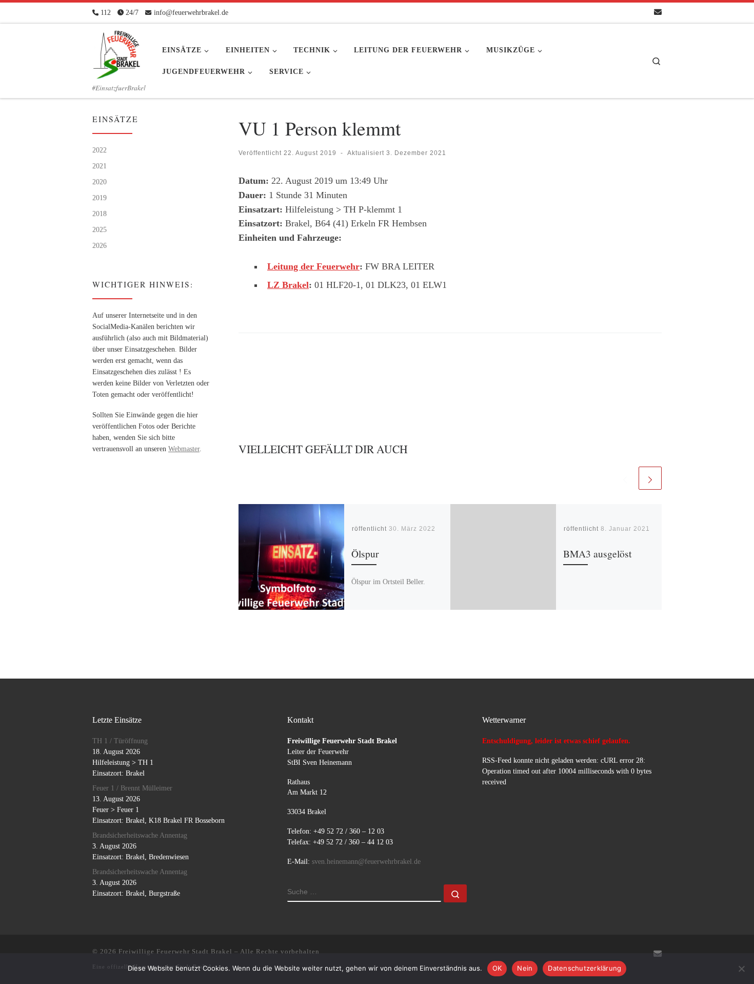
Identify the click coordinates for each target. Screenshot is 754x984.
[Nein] (741, 968)
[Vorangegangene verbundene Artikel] (625, 478)
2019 (99, 198)
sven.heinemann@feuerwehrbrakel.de (366, 861)
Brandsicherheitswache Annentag (139, 835)
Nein (524, 968)
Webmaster (184, 449)
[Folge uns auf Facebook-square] (627, 12)
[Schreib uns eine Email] (658, 12)
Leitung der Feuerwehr (313, 266)
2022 (99, 150)
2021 (99, 166)
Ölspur (365, 553)
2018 (99, 213)
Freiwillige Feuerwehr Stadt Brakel (175, 951)
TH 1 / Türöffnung (120, 741)
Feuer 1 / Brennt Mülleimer (132, 788)
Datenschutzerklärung (584, 968)
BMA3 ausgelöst (597, 553)
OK (497, 968)
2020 (99, 182)
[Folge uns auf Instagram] (642, 12)
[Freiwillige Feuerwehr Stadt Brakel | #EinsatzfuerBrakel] (117, 51)
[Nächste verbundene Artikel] (650, 478)
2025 (99, 229)
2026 (99, 245)
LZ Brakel (288, 285)
